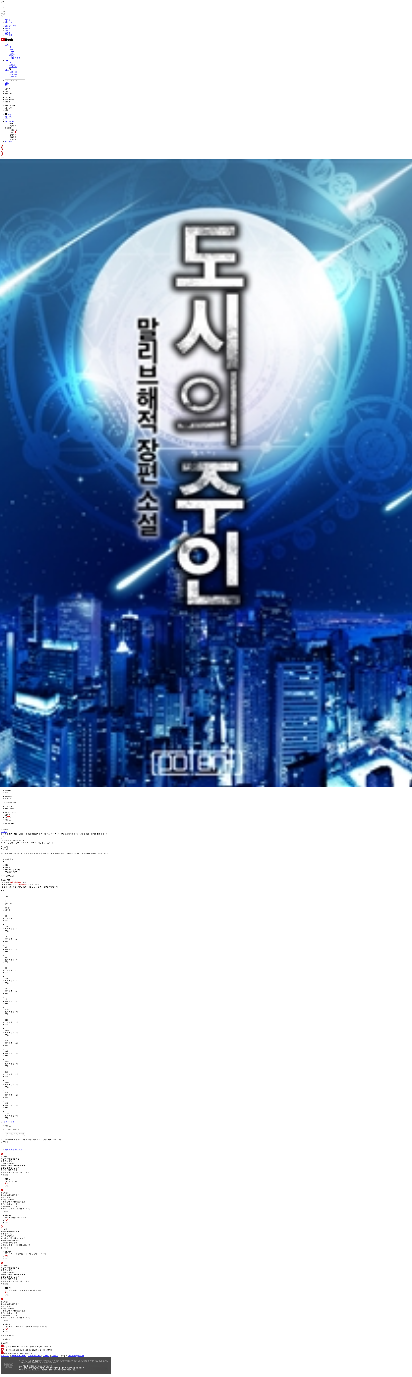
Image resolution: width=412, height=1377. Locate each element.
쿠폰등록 (8, 35)
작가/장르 (13, 67)
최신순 (7, 910)
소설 (7, 45)
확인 (2, 891)
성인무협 (8, 108)
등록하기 (4, 1142)
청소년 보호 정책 (34, 1356)
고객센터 (46, 1356)
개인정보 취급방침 (18, 1356)
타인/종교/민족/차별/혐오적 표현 (13, 1165)
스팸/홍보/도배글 (7, 1163)
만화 (7, 60)
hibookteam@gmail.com (76, 1356)
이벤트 (7, 20)
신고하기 (4, 1175)
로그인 (7, 119)
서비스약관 (5, 1356)
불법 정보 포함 (6, 1161)
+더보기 (4, 832)
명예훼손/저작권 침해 (9, 1170)
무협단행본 (9, 99)
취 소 (3, 11)
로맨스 (12, 54)
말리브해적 (9, 808)
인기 (7, 91)
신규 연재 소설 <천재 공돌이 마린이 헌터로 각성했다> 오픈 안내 (28, 1347)
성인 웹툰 (13, 74)
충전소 (7, 33)
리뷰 (8, 820)
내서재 (7, 31)
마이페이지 (9, 121)
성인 (7, 70)
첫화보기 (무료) (11, 812)
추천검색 (8, 93)
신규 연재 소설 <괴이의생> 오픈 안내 (18, 1353)
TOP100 (12, 56)
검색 (7, 83)
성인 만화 (13, 76)
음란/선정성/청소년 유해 (10, 1168)
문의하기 (12, 135)
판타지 (12, 52)
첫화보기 (8, 815)
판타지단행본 (10, 106)
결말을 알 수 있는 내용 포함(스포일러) (15, 1172)
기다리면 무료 (10, 26)
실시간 (7, 89)
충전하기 (12, 126)
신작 (7, 110)
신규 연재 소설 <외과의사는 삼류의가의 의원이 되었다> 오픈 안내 (29, 1350)
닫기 (7, 85)
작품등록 (12, 137)
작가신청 (8, 22)
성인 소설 (13, 72)
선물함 (7, 28)
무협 (11, 49)
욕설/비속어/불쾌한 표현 (10, 1159)
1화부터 (8, 908)
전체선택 (8, 904)
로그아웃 (12, 139)
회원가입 (8, 117)
